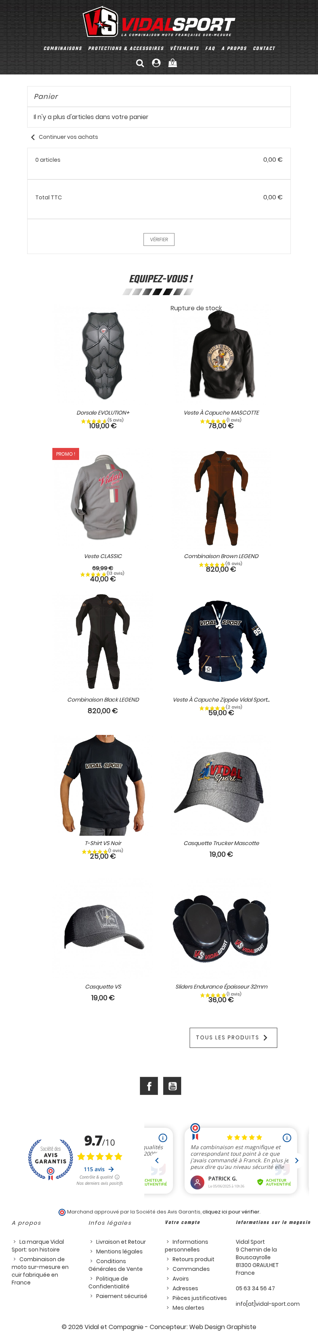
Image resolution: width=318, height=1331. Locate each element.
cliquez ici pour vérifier (230, 1211)
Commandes (191, 1269)
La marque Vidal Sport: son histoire (38, 1245)
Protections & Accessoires (126, 49)
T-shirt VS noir (103, 843)
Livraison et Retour (121, 1242)
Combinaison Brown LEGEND (221, 556)
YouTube (172, 1086)
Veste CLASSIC (103, 556)
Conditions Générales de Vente (115, 1265)
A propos (234, 49)
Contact (264, 49)
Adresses (185, 1288)
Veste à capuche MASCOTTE (221, 413)
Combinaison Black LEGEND (103, 700)
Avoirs (181, 1279)
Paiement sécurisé (121, 1296)
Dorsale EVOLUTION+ (102, 413)
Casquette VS (103, 986)
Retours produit (193, 1259)
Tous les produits (233, 1038)
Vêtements (184, 49)
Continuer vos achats (62, 137)
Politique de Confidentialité (109, 1282)
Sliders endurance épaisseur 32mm (221, 986)
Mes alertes (188, 1308)
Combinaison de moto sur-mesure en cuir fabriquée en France (40, 1270)
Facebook (149, 1086)
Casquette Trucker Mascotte (221, 843)
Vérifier (159, 239)
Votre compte (182, 1223)
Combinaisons (62, 49)
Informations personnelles (186, 1245)
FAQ (210, 49)
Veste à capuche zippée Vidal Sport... (221, 700)
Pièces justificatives (200, 1298)
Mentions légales (119, 1251)
